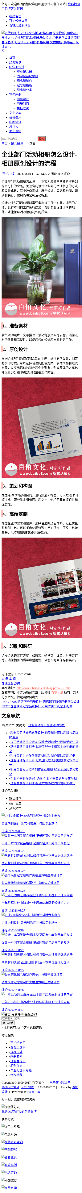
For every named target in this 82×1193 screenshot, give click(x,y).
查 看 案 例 (9, 678)
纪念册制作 (24, 80)
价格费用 (15, 117)
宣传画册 (15, 94)
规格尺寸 (16, 1052)
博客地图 (74, 4)
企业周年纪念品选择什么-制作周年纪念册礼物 (37, 706)
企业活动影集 (56, 725)
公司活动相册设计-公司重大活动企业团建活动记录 (44, 742)
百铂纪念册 (18, 1043)
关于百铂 (15, 131)
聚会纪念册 (18, 1047)
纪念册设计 (16, 67)
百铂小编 (8, 174)
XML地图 (27, 1087)
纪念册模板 (24, 85)
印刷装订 (15, 122)
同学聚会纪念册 (27, 76)
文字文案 (15, 112)
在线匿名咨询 (11, 683)
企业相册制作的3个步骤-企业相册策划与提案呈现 (43, 778)
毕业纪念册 (24, 71)
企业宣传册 (18, 1061)
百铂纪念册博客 (20, 25)
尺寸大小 (15, 126)
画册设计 (23, 99)
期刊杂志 (16, 1065)
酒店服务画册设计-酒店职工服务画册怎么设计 (41, 701)
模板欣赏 (23, 108)
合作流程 (16, 1075)
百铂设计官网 (18, 21)
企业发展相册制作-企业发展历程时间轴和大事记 (42, 783)
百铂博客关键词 (12, 8)
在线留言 (15, 16)
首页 (12, 58)
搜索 (41, 138)
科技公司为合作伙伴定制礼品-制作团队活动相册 (42, 755)
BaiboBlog (33, 1091)
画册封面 (23, 103)
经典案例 (15, 62)
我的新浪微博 (27, 1111)
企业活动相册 (37, 725)
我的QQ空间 (10, 1111)
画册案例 (16, 1056)
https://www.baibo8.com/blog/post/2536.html (44, 688)
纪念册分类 (24, 90)
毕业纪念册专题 (21, 1070)
